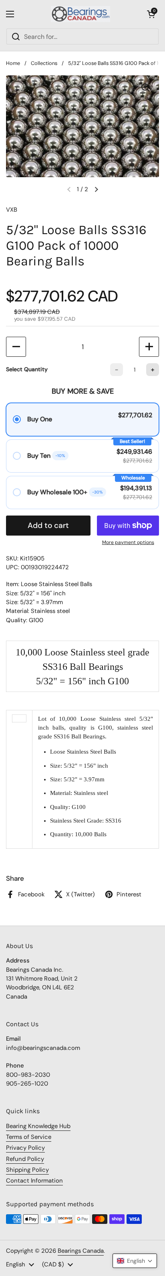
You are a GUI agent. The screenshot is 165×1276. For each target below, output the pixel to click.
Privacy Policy (25, 1148)
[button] (151, 14)
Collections (44, 63)
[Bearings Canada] (81, 14)
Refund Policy (25, 1159)
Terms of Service (28, 1137)
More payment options (128, 542)
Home (13, 63)
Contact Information (34, 1181)
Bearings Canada (81, 1251)
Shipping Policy (27, 1170)
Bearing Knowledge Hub (38, 1126)
